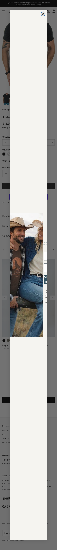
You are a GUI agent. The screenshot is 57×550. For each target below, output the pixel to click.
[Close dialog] (43, 14)
